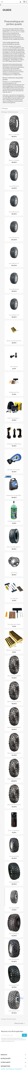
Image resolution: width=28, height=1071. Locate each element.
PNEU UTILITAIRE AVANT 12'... (14, 547)
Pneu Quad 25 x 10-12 (14, 1011)
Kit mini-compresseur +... (14, 418)
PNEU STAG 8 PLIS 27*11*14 (14, 804)
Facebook (2, 1046)
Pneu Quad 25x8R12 (14, 908)
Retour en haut (20, 1023)
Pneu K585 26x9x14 (14, 237)
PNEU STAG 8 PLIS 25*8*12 (14, 676)
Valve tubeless (14, 366)
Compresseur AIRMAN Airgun (14, 444)
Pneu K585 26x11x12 (14, 315)
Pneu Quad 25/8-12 (14, 933)
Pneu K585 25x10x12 (14, 212)
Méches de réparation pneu (14, 340)
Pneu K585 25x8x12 (14, 186)
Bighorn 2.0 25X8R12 (14, 160)
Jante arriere (14, 572)
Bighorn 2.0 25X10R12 (14, 134)
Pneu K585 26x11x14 (14, 263)
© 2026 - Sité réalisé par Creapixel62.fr (11, 1069)
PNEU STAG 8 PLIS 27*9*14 (14, 779)
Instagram (6, 1046)
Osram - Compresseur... (14, 830)
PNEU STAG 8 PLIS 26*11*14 (14, 753)
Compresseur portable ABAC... (14, 495)
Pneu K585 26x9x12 (14, 289)
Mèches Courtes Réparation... (14, 650)
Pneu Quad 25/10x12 (14, 959)
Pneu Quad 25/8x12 (14, 856)
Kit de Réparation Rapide (14, 624)
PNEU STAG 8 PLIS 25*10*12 (14, 701)
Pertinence (14, 108)
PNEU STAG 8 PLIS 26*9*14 (14, 727)
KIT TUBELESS (14, 598)
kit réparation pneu (14, 392)
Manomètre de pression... (14, 469)
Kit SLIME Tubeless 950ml (14, 521)
